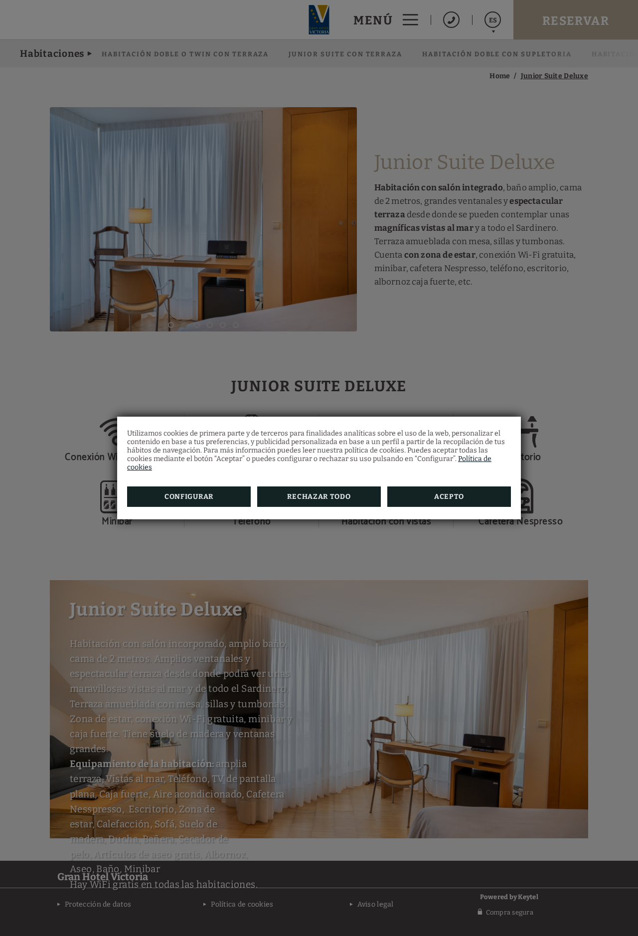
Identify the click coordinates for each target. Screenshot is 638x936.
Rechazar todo (318, 496)
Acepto (449, 496)
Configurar (188, 496)
